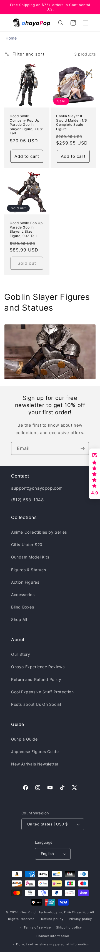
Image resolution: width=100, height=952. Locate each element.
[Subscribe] (82, 448)
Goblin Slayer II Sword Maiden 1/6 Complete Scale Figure (71, 122)
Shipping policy (69, 927)
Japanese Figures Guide (35, 751)
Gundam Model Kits (30, 557)
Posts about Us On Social (36, 704)
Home (11, 38)
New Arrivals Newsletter (35, 764)
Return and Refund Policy (36, 679)
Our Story (20, 654)
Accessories (23, 594)
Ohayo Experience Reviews (37, 666)
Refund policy (52, 919)
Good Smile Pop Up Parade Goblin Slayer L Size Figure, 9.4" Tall (26, 229)
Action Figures (25, 582)
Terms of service (37, 927)
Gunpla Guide (24, 739)
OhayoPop (80, 912)
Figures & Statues (28, 569)
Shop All (19, 619)
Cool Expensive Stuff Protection (42, 691)
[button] (85, 23)
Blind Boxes (22, 607)
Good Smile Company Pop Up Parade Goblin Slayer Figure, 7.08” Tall (26, 124)
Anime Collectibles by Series (39, 532)
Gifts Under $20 (26, 544)
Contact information (52, 936)
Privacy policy (80, 919)
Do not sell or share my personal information (52, 944)
